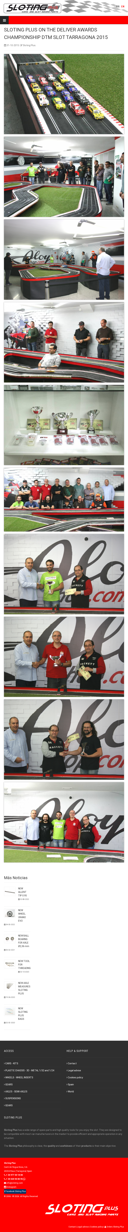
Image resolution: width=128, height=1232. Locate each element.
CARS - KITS (11, 1063)
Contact (72, 1063)
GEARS (9, 1084)
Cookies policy (75, 1077)
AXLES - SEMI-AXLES (16, 1091)
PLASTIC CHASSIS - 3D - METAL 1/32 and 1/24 (29, 1070)
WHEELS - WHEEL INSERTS (19, 1077)
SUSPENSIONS (13, 1098)
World (71, 1091)
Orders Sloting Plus (115, 1227)
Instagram (11, 1187)
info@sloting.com (14, 1183)
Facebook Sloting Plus (16, 1191)
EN (123, 6)
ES (118, 6)
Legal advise (74, 1070)
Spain (71, 1084)
